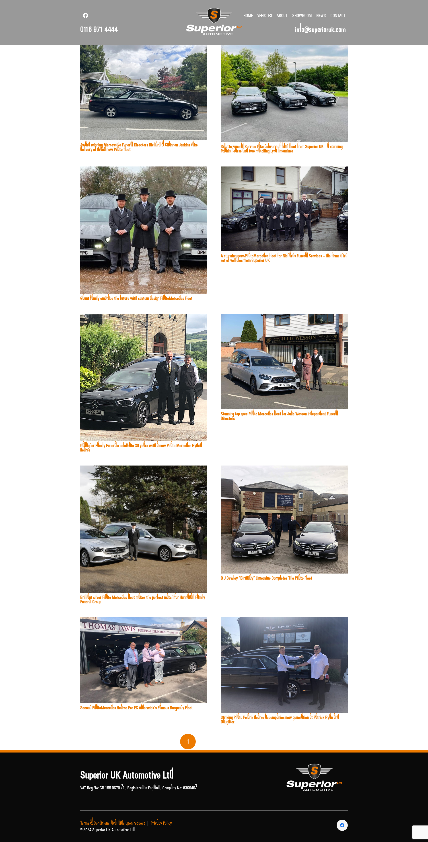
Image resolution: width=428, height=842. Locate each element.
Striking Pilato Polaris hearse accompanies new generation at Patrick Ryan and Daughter (280, 719)
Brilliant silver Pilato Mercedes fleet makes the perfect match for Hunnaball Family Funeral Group (142, 599)
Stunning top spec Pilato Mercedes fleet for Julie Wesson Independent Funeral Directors (279, 416)
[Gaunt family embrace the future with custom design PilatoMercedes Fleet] (143, 170)
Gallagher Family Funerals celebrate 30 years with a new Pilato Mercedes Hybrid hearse (141, 448)
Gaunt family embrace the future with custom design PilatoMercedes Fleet (136, 298)
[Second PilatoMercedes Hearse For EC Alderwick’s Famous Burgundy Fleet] (143, 620)
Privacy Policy (161, 823)
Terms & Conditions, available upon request (112, 823)
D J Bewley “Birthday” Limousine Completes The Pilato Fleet (266, 578)
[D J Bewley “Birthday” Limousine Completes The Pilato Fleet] (284, 469)
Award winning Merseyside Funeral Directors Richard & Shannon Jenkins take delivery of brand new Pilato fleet (139, 147)
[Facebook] (85, 15)
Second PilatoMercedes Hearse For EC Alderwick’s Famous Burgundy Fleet (136, 707)
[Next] (240, 741)
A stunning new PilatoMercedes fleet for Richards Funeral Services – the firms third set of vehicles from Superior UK (284, 258)
